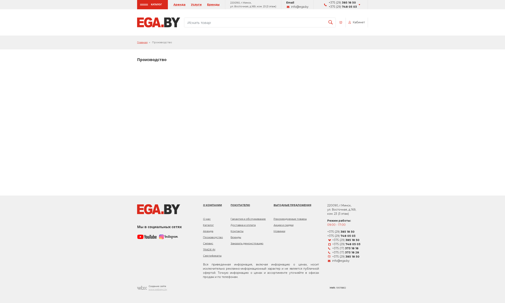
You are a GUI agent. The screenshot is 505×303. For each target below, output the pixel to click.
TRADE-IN (209, 249)
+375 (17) (345, 248)
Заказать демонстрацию (247, 243)
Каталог (156, 4)
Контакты (237, 231)
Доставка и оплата (243, 225)
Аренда (179, 4)
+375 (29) (342, 2)
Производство (213, 237)
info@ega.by (300, 6)
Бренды (213, 4)
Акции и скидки (284, 225)
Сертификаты (212, 255)
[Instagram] (169, 237)
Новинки (279, 231)
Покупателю (240, 205)
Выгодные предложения (292, 205)
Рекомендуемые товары (290, 218)
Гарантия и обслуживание (248, 218)
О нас (207, 218)
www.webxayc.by (158, 289)
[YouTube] (147, 237)
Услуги (196, 4)
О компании (212, 205)
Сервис (208, 243)
